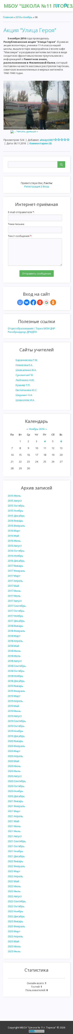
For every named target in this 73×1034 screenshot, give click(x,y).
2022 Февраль (16, 866)
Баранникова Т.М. (27, 360)
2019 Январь (15, 686)
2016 (18, 17)
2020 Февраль (16, 746)
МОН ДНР (49, 328)
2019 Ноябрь (15, 731)
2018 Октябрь (16, 671)
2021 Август (15, 836)
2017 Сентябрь (17, 606)
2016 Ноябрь (15, 555)
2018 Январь (15, 626)
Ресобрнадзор (17, 332)
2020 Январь (15, 741)
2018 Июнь (14, 651)
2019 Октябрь (16, 726)
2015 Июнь (14, 495)
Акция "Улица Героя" (30, 30)
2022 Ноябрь (15, 911)
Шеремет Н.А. (24, 395)
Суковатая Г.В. (24, 375)
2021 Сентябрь (17, 841)
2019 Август (15, 716)
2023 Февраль (16, 926)
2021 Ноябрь (15, 851)
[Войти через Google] (46, 302)
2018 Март (14, 636)
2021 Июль (14, 831)
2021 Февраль (16, 806)
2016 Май (13, 535)
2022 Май (13, 881)
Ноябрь (28, 17)
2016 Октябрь (16, 550)
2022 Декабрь (16, 916)
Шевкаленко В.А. (26, 370)
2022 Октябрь (16, 906)
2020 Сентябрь (17, 781)
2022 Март (14, 871)
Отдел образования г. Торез (25, 328)
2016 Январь (15, 520)
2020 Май (13, 761)
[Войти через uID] (20, 302)
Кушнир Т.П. (23, 385)
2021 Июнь (14, 826)
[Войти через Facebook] (33, 302)
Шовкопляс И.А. (25, 400)
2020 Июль (14, 771)
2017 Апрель (15, 580)
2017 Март (14, 575)
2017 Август (15, 601)
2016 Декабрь (16, 560)
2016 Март (14, 530)
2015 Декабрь (16, 515)
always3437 (47, 140)
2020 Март (14, 751)
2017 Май (13, 586)
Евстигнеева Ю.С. (26, 390)
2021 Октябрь (16, 846)
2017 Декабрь (16, 621)
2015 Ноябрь (15, 510)
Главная (8, 17)
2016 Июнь (14, 540)
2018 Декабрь (16, 681)
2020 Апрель (15, 756)
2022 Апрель (15, 876)
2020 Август (15, 776)
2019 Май (13, 706)
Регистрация (32, 186)
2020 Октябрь (16, 786)
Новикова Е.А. (24, 365)
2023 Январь (15, 921)
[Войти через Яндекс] (40, 302)
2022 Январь (15, 861)
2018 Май (13, 646)
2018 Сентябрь (17, 666)
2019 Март (14, 696)
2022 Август (15, 896)
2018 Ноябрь (15, 676)
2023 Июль (14, 951)
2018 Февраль (16, 631)
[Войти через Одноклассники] (53, 302)
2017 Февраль (16, 570)
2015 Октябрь (16, 505)
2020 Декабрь (16, 796)
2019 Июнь (14, 711)
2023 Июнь (14, 946)
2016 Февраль (16, 525)
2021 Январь (15, 801)
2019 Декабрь (16, 736)
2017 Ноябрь (15, 616)
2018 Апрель (15, 641)
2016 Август (15, 545)
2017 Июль (14, 596)
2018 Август (15, 661)
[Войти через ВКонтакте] (27, 302)
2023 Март (14, 931)
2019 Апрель (15, 701)
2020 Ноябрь (15, 791)
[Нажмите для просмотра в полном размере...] (36, 105)
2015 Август (15, 500)
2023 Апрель (15, 936)
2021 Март (14, 811)
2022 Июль (14, 891)
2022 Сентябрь (17, 901)
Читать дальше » (27, 131)
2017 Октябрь (16, 611)
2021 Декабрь (16, 856)
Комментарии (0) (40, 143)
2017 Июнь (14, 591)
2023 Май (13, 941)
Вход (46, 186)
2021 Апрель (15, 816)
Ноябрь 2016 (36, 429)
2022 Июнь (14, 886)
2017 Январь (15, 565)
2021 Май (13, 821)
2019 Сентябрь (17, 721)
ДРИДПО (31, 332)
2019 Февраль (16, 691)
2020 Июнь (14, 766)
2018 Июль (14, 656)
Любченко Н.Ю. (25, 380)
